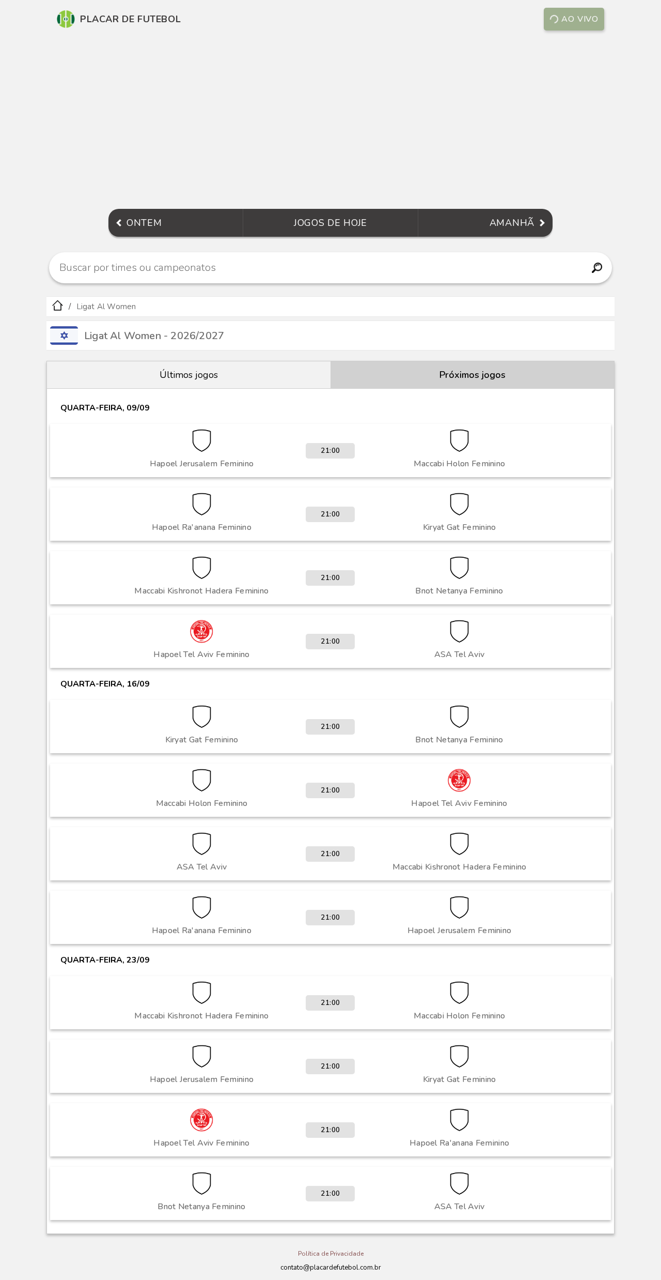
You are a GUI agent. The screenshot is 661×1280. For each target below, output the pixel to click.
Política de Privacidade (331, 1253)
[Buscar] (597, 267)
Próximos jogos (472, 375)
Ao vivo (580, 19)
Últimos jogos (189, 375)
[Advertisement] (330, 121)
